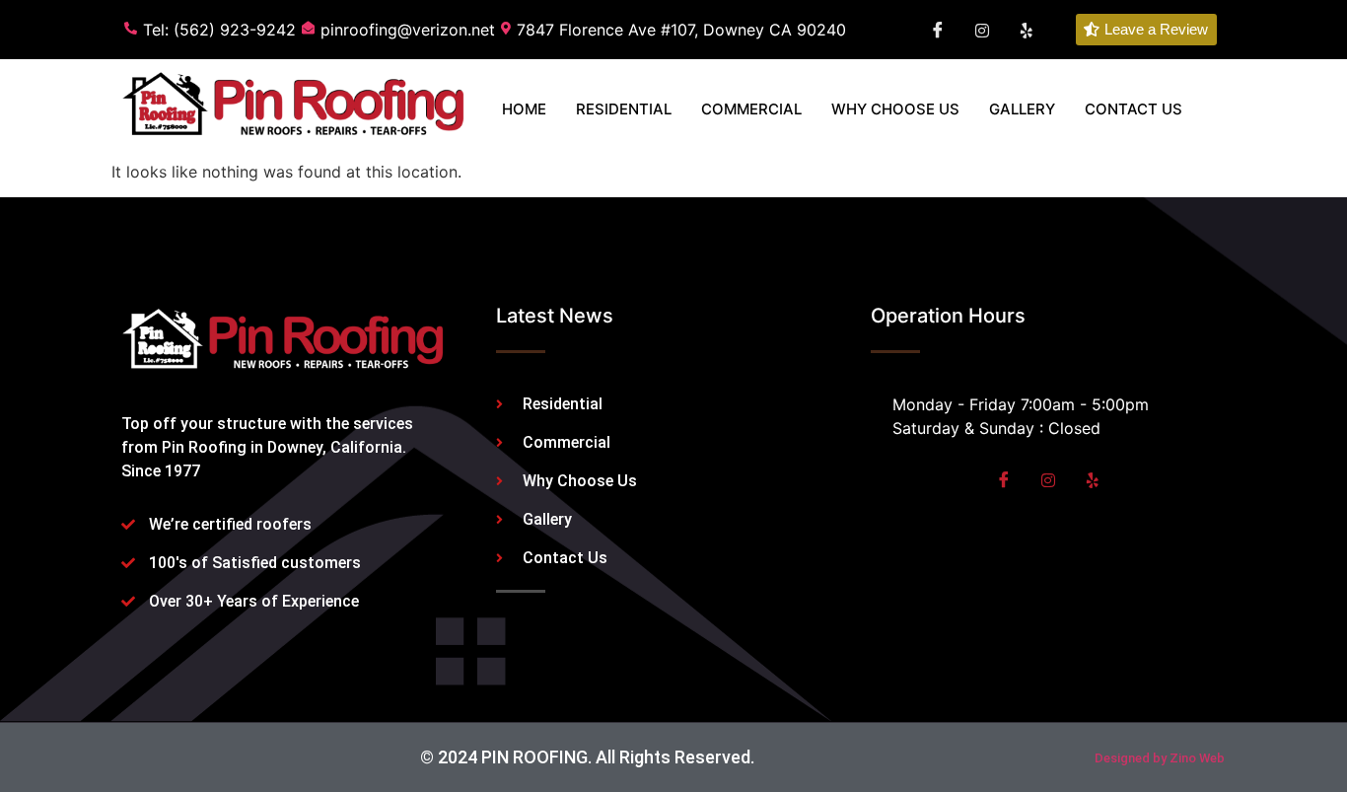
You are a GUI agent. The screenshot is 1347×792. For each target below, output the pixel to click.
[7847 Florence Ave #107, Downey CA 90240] (676, 29)
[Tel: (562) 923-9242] (213, 29)
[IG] (982, 29)
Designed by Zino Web (1160, 758)
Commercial (751, 109)
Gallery (1022, 109)
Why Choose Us (895, 109)
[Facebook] (938, 29)
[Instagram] (1048, 479)
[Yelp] (1092, 479)
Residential (624, 109)
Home (524, 109)
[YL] (1026, 29)
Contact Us (1133, 109)
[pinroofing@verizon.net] (401, 29)
